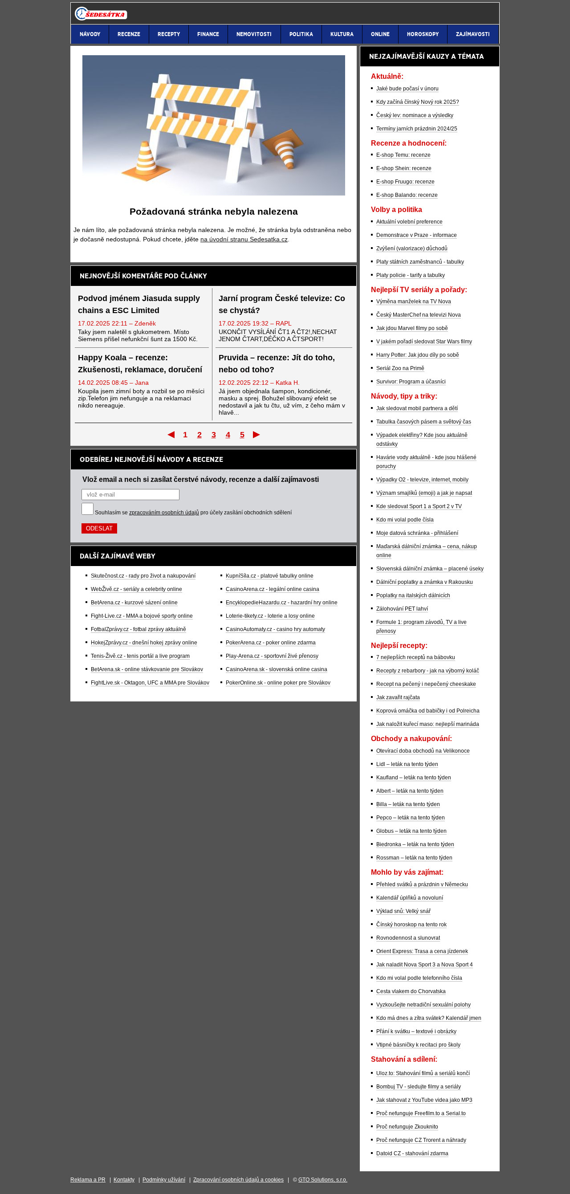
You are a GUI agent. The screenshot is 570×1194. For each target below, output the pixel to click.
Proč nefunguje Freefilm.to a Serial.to (421, 1113)
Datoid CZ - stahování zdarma (412, 1153)
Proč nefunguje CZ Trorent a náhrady (421, 1140)
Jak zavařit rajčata (398, 697)
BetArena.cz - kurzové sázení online (134, 602)
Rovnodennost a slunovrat (408, 938)
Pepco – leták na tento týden (410, 818)
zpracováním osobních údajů (164, 512)
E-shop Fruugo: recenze (405, 182)
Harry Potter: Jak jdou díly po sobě (417, 355)
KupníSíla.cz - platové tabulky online (270, 576)
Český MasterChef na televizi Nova (418, 315)
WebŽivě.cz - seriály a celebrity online (136, 589)
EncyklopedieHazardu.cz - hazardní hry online (282, 602)
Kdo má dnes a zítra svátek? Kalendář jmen (428, 1018)
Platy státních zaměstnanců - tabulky (420, 262)
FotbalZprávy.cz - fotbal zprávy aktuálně (138, 629)
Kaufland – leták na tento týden (413, 777)
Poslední (257, 434)
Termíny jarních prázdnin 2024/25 (416, 129)
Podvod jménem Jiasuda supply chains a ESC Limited (139, 304)
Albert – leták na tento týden (410, 791)
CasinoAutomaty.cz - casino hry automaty (275, 629)
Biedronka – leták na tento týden (415, 844)
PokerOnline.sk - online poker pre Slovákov (278, 683)
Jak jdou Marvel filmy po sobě (412, 328)
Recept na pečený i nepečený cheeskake (426, 684)
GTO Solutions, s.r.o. (322, 1180)
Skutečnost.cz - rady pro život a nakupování (143, 576)
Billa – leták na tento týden (408, 804)
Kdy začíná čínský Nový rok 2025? (417, 102)
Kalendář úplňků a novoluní (409, 898)
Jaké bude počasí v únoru (407, 89)
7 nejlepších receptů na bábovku (415, 657)
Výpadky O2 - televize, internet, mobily (422, 480)
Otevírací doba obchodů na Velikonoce (423, 751)
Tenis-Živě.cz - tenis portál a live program (140, 656)
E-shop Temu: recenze (403, 155)
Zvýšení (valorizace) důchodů (412, 248)
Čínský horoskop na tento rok (411, 924)
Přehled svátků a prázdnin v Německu (422, 884)
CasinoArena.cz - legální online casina (272, 589)
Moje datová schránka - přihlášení (417, 533)
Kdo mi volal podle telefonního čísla (419, 978)
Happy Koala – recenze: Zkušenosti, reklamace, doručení (140, 363)
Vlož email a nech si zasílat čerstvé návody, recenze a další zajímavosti (200, 479)
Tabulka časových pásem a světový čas (423, 422)
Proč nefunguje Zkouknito (407, 1127)
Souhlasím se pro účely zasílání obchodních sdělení (193, 512)
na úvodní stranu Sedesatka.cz (244, 239)
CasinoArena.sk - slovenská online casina (276, 669)
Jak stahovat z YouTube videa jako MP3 (424, 1100)
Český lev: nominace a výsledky (414, 115)
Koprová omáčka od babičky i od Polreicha (428, 711)
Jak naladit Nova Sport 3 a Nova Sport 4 (424, 965)
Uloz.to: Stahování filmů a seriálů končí (423, 1073)
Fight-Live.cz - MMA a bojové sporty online (142, 616)
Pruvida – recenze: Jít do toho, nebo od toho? (277, 363)
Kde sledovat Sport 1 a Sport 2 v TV (419, 506)
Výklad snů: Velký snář (403, 911)
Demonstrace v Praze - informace (416, 235)
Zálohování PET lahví (402, 609)
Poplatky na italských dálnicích (413, 595)
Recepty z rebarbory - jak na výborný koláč (427, 671)
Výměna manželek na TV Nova (413, 301)
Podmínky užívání (163, 1180)
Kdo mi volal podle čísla (405, 520)
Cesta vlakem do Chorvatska (411, 991)
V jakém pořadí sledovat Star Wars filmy (424, 341)
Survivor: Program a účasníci (411, 382)
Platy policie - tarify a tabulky (410, 275)
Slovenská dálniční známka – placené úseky (430, 569)
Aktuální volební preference (409, 222)
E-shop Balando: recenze (407, 195)
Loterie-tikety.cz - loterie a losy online (270, 616)
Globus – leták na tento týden (411, 831)
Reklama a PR (88, 1180)
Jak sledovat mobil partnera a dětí (417, 408)
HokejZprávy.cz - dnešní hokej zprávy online (144, 643)
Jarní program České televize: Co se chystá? (282, 304)
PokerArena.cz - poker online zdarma (271, 643)
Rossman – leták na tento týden (414, 858)
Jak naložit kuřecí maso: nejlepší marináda (427, 724)
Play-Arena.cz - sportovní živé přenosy (272, 656)
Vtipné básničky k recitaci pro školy (418, 1045)
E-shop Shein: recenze (404, 168)
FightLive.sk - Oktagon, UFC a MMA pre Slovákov (150, 683)
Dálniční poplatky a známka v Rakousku (424, 582)
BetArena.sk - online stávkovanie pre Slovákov (147, 669)
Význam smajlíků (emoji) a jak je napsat (424, 493)
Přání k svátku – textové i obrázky (416, 1031)
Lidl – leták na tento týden (407, 764)
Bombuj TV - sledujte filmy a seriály (418, 1087)
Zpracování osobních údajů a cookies (238, 1180)
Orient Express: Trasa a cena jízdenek (422, 951)
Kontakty (124, 1180)
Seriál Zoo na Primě (400, 368)
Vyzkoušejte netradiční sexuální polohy (423, 1005)
